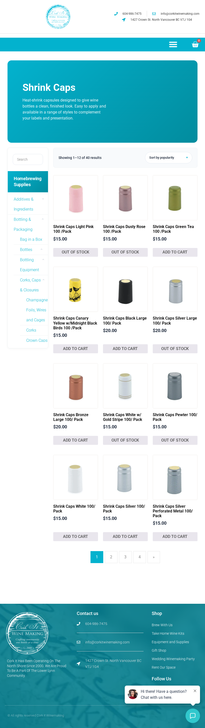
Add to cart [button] (175, 252)
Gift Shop (159, 650)
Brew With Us (162, 625)
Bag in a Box (31, 239)
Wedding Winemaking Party (173, 659)
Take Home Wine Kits (168, 633)
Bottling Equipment (29, 264)
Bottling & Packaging (23, 224)
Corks (31, 330)
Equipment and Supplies (170, 642)
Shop (157, 613)
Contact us (87, 613)
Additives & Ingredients (24, 204)
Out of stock (75, 252)
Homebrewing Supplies (28, 181)
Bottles (26, 249)
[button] (173, 44)
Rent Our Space (164, 667)
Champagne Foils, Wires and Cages (37, 310)
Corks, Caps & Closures (30, 285)
